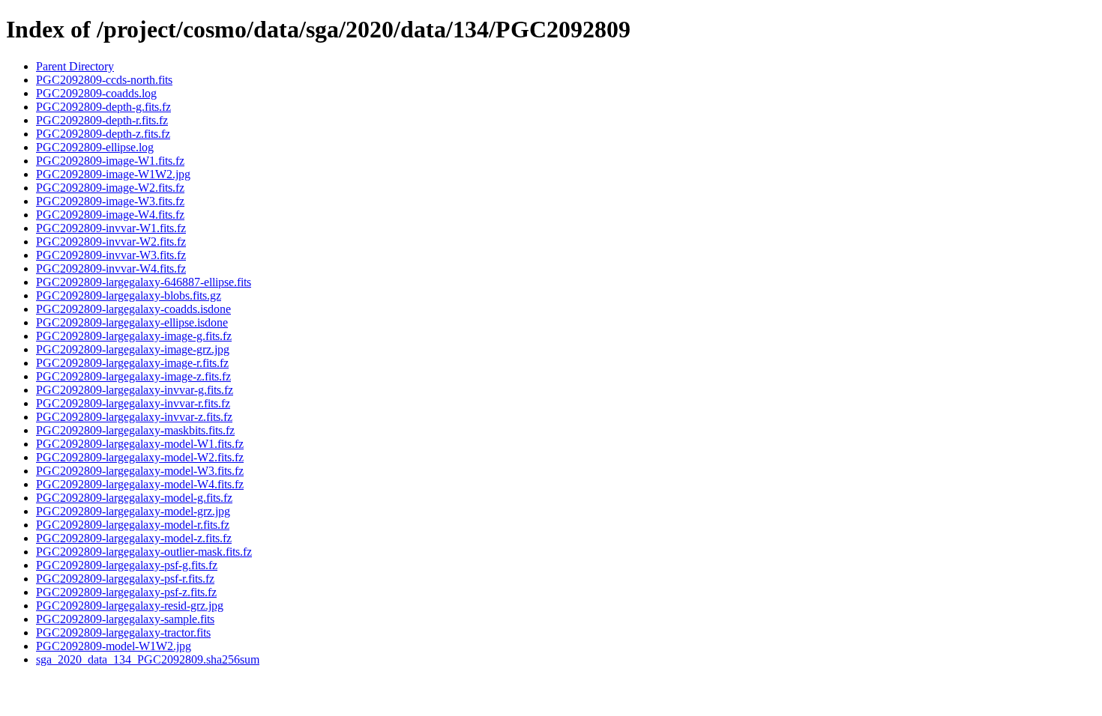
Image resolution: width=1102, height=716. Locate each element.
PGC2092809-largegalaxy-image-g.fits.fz (134, 336)
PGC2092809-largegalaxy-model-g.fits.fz (134, 497)
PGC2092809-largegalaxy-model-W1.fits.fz (140, 443)
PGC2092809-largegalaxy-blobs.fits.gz (128, 295)
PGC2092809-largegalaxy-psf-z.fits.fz (126, 592)
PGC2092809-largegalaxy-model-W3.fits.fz (140, 470)
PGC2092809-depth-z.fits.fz (103, 133)
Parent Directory (75, 66)
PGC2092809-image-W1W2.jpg (113, 174)
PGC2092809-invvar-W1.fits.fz (111, 228)
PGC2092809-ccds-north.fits (104, 79)
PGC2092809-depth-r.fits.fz (102, 120)
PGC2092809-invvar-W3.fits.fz (111, 255)
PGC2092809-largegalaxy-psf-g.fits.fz (126, 565)
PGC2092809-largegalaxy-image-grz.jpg (132, 349)
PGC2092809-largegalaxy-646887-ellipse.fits (143, 282)
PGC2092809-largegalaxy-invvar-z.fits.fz (134, 416)
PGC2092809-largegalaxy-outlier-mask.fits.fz (144, 551)
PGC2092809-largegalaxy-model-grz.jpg (133, 511)
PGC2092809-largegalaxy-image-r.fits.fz (132, 363)
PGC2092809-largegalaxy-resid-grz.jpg (129, 605)
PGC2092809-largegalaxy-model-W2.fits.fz (140, 457)
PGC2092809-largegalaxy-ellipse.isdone (132, 322)
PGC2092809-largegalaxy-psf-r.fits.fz (125, 578)
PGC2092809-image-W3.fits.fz (110, 201)
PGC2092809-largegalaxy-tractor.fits (123, 632)
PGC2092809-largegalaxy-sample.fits (125, 619)
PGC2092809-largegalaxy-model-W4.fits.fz (140, 484)
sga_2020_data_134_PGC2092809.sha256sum (147, 659)
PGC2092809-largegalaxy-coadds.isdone (133, 309)
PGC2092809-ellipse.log (95, 147)
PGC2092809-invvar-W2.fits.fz (111, 241)
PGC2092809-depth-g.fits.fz (103, 106)
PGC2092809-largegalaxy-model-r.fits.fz (132, 524)
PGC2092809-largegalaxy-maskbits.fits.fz (135, 430)
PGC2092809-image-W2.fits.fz (110, 187)
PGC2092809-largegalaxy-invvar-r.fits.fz (133, 403)
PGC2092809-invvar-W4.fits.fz (111, 268)
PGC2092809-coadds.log (96, 93)
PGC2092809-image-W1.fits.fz (110, 160)
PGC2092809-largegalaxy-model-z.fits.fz (134, 538)
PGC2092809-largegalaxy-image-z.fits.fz (133, 376)
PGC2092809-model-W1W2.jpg (113, 646)
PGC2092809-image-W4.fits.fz (110, 214)
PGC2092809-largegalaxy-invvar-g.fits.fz (134, 389)
